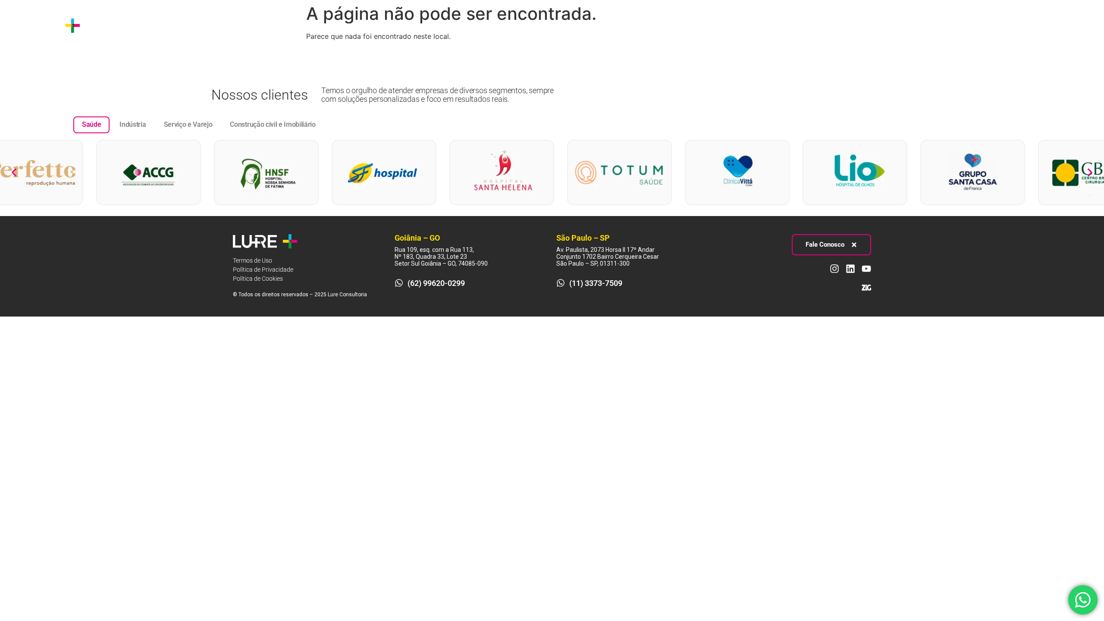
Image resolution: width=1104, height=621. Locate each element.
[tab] (91, 124)
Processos (210, 25)
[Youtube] (1084, 25)
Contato (342, 25)
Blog (309, 25)
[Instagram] (1052, 25)
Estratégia (154, 25)
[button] (14, 172)
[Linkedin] (1068, 25)
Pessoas (264, 25)
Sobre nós (110, 25)
